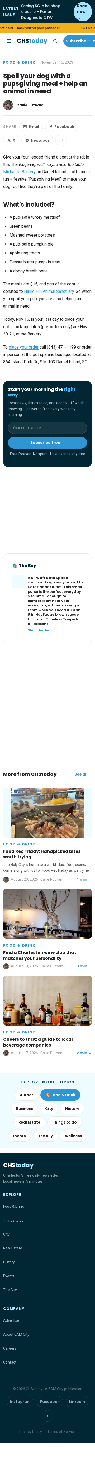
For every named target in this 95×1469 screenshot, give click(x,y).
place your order (24, 347)
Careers (9, 1348)
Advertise (11, 1320)
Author (26, 1095)
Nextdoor (40, 140)
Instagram (20, 1401)
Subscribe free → (47, 442)
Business (24, 1108)
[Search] (55, 41)
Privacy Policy (30, 1432)
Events (19, 1136)
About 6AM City (16, 1334)
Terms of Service (61, 1432)
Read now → (82, 11)
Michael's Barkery (19, 171)
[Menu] (9, 41)
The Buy (45, 1136)
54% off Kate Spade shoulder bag (48, 580)
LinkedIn (77, 1401)
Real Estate (29, 1122)
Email (34, 126)
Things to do (65, 1122)
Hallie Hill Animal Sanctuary (49, 291)
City (49, 1108)
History (72, 1108)
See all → (83, 774)
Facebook (64, 126)
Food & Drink (19, 62)
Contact (9, 1362)
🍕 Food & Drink (60, 1095)
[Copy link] (61, 140)
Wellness (73, 1136)
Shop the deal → (41, 630)
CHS (32, 41)
